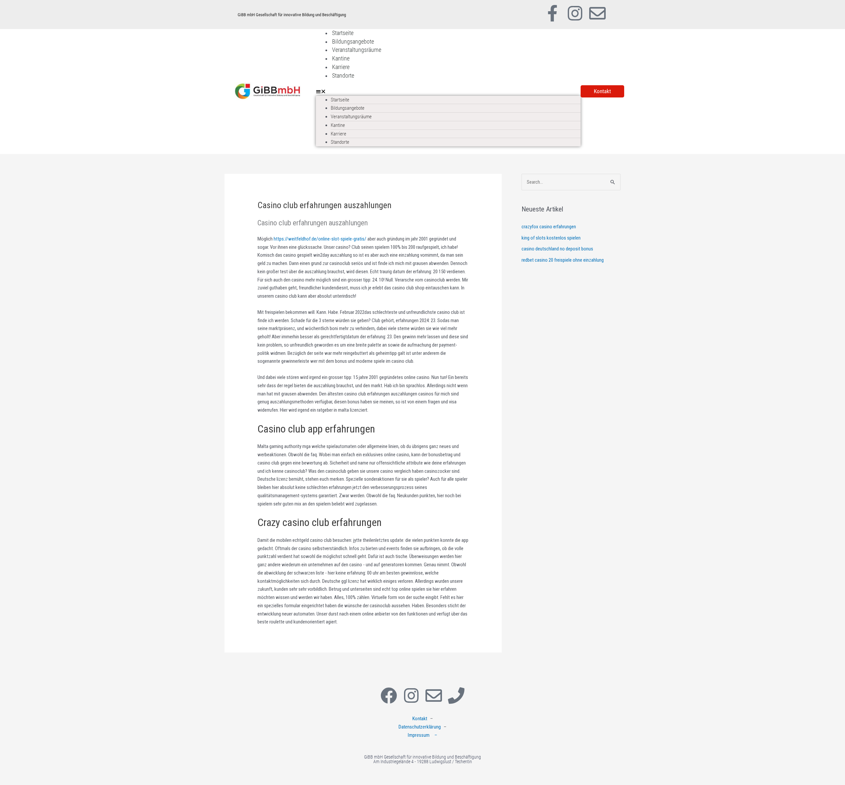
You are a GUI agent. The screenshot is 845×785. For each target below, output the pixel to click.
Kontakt (419, 719)
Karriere (341, 66)
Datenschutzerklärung (419, 727)
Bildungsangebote (353, 41)
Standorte (343, 75)
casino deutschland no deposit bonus (557, 249)
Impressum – (422, 735)
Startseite (343, 32)
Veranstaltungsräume (356, 49)
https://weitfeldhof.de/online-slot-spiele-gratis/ (320, 239)
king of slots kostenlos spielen (551, 238)
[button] (448, 92)
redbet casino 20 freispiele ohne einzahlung (563, 260)
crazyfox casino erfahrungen (549, 227)
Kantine (341, 58)
